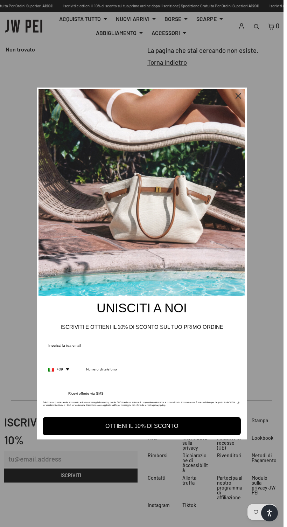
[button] (269, 513)
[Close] (238, 96)
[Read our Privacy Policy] (238, 404)
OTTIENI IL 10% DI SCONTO (141, 426)
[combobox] (59, 369)
